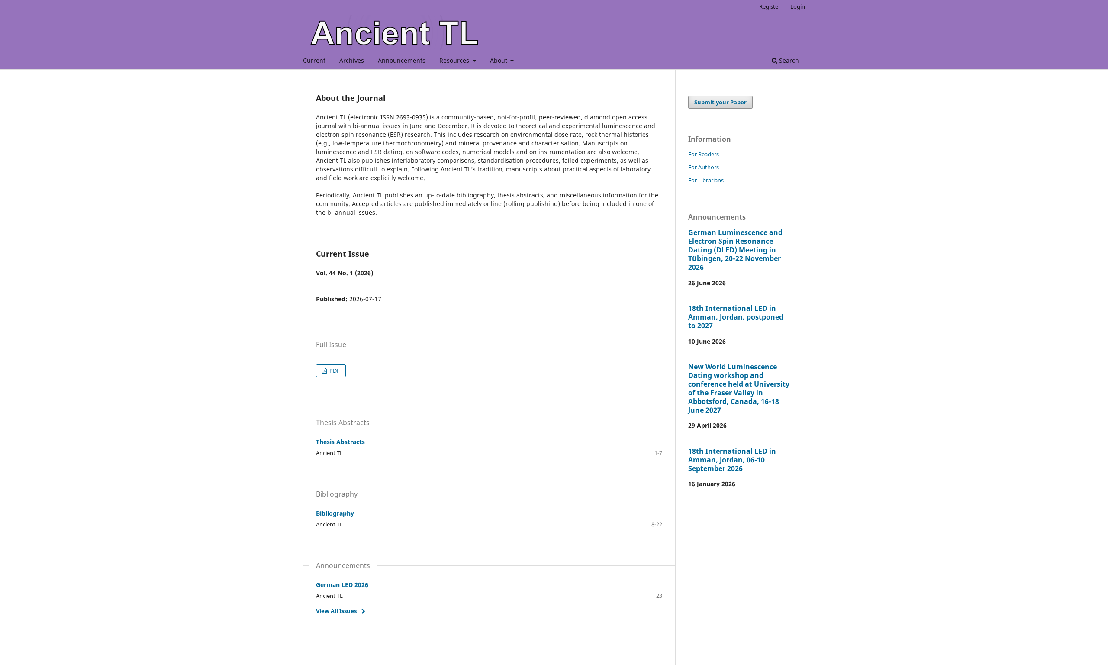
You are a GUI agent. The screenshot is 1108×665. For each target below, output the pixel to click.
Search (788, 60)
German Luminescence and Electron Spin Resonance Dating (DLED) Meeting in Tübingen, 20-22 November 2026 (735, 250)
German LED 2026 (342, 585)
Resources (455, 60)
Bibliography (335, 513)
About (499, 60)
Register (769, 6)
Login (797, 6)
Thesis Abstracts (340, 442)
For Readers (703, 154)
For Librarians (706, 180)
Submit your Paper (720, 102)
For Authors (703, 167)
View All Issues (336, 611)
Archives (351, 60)
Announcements (401, 60)
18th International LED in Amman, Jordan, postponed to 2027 (735, 316)
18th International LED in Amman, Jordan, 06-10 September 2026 (732, 459)
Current (314, 60)
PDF (334, 370)
